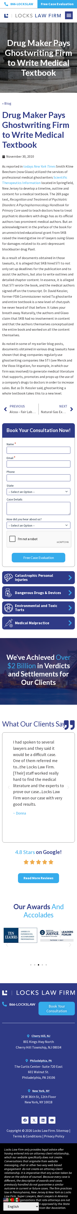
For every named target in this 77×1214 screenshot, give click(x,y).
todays (39, 166)
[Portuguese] (11, 1199)
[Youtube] (52, 1120)
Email (11, 458)
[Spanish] (17, 1199)
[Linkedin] (43, 1120)
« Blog (6, 103)
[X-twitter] (34, 1120)
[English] (6, 1199)
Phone (11, 472)
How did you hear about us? (24, 519)
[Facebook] (25, 1120)
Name (11, 444)
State (10, 485)
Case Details (14, 499)
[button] (69, 15)
